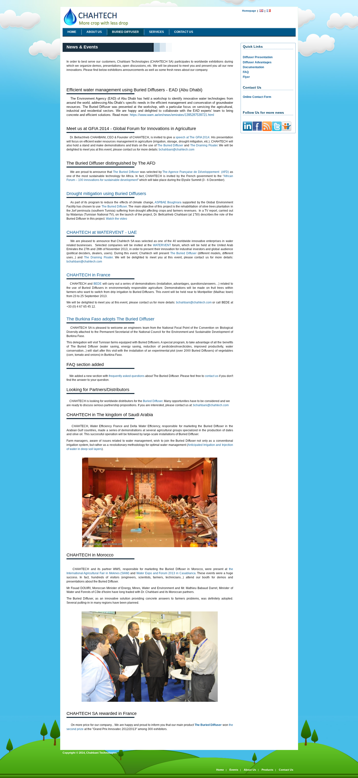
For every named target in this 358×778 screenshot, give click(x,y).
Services (156, 32)
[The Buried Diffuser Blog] (267, 130)
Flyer (246, 77)
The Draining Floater (203, 145)
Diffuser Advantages (257, 62)
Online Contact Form (257, 97)
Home (71, 32)
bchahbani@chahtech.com (176, 149)
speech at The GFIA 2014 (192, 137)
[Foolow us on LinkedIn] (247, 130)
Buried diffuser (125, 32)
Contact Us (183, 32)
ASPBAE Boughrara (168, 202)
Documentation (253, 67)
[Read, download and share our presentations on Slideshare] (286, 130)
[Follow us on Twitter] (277, 130)
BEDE (98, 283)
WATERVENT (162, 245)
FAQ (246, 72)
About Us (94, 32)
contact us (211, 376)
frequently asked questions (126, 376)
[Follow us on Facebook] (257, 130)
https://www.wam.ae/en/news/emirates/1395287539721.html (172, 115)
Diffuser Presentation (258, 57)
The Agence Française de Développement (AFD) (195, 172)
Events (233, 769)
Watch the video (116, 218)
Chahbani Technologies (78, 8)
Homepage (249, 10)
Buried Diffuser (152, 401)
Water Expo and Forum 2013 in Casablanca (166, 573)
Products (267, 769)
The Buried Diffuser (170, 145)
